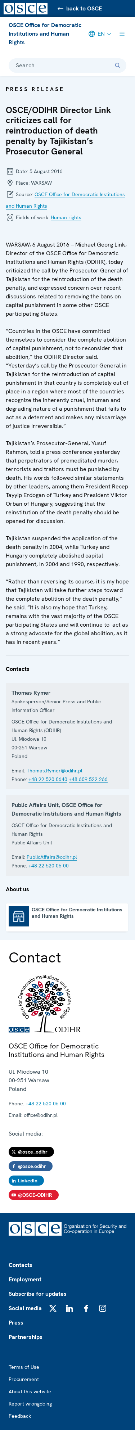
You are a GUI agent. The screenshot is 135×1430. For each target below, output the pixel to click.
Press (16, 1322)
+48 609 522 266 (88, 779)
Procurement (24, 1379)
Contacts (20, 1265)
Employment (25, 1279)
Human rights (66, 217)
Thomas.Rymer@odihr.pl (54, 770)
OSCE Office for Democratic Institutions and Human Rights (45, 33)
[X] (53, 1308)
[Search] (118, 65)
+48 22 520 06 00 (48, 865)
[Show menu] (122, 34)
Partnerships (25, 1337)
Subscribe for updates (38, 1294)
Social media (25, 1308)
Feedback (20, 1416)
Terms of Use (24, 1367)
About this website (30, 1391)
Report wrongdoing (30, 1403)
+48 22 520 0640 (47, 779)
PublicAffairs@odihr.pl (52, 857)
